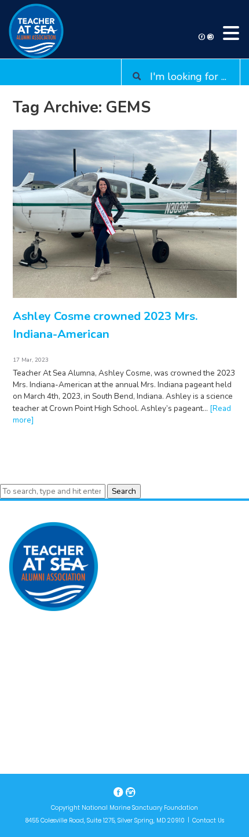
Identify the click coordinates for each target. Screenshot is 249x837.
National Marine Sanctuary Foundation (140, 807)
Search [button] (124, 491)
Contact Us (208, 820)
